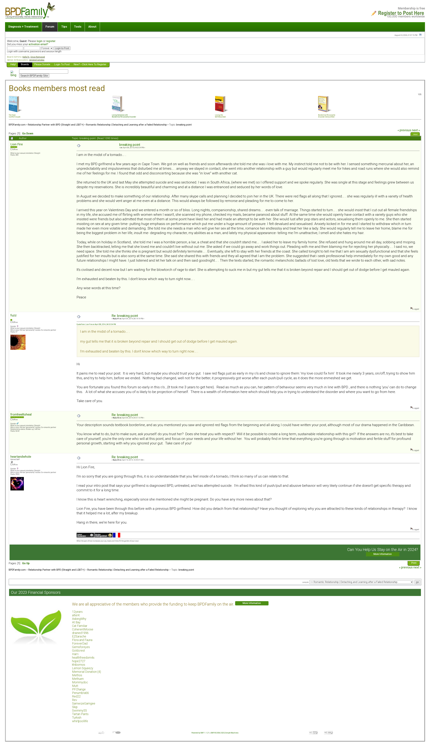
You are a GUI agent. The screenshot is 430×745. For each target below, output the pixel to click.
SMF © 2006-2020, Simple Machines (225, 733)
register (50, 41)
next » (416, 130)
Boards (25, 64)
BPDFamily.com (17, 124)
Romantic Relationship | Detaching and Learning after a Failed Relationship (126, 124)
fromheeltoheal (21, 414)
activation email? (38, 44)
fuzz (13, 315)
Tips (64, 26)
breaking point (184, 124)
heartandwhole (20, 457)
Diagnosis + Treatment (23, 26)
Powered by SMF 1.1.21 (200, 733)
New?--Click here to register (90, 64)
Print (415, 134)
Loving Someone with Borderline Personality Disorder (124, 116)
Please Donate (42, 64)
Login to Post (62, 64)
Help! (13, 64)
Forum (50, 26)
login (39, 41)
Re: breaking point (125, 316)
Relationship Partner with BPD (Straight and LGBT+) (56, 124)
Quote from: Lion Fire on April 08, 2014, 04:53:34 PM (96, 324)
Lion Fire (16, 144)
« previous (404, 130)
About (92, 26)
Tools (77, 26)
